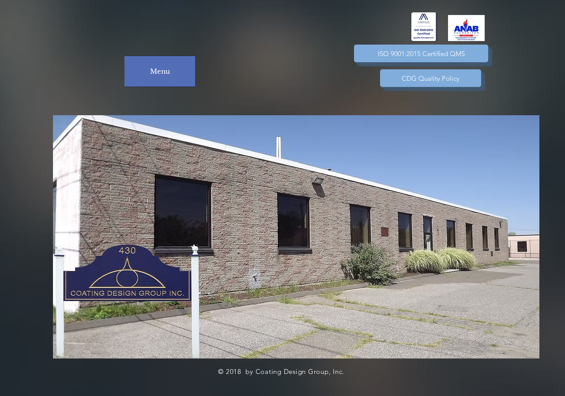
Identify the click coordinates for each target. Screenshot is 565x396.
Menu (160, 71)
